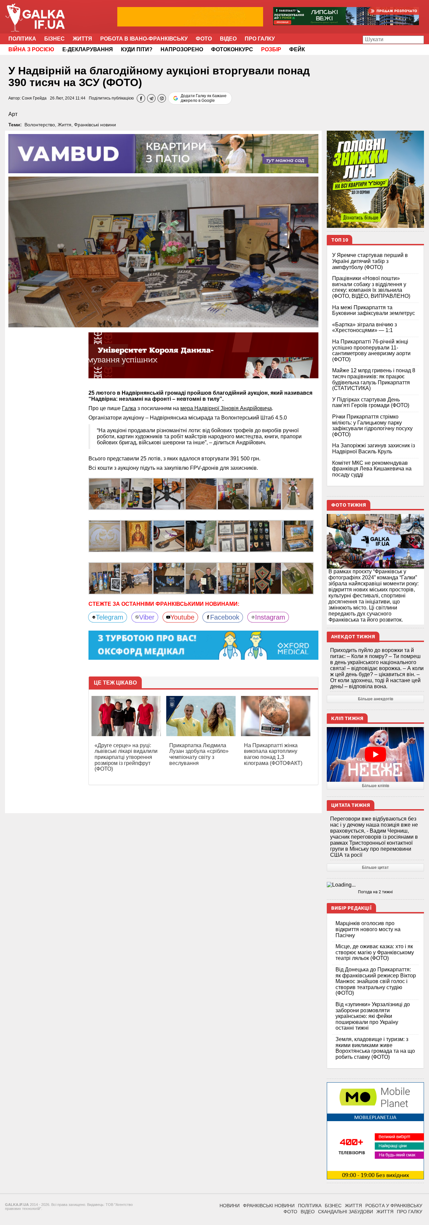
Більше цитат (375, 867)
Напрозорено (182, 49)
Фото (204, 39)
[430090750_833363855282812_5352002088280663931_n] (137, 578)
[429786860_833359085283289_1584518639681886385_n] (233, 493)
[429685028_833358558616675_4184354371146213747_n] (265, 536)
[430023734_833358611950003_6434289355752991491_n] (233, 536)
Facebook (224, 617)
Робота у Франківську (393, 1205)
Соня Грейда (34, 98)
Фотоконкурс (232, 49)
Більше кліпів (375, 785)
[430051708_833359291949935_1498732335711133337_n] (104, 493)
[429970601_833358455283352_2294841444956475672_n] (104, 578)
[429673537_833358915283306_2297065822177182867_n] (104, 536)
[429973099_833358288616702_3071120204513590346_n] (233, 578)
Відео (228, 39)
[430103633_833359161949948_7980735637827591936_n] (169, 493)
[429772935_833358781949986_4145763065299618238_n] (169, 536)
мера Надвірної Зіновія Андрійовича (226, 408)
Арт (12, 114)
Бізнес (54, 39)
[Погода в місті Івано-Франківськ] (375, 885)
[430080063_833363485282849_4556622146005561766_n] (201, 578)
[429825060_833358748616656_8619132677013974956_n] (201, 536)
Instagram (270, 617)
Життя (82, 39)
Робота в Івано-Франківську (144, 39)
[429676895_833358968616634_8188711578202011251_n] (298, 493)
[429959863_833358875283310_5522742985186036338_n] (137, 536)
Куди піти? (136, 49)
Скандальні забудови (345, 1211)
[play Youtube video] (375, 754)
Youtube (182, 617)
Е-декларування (87, 49)
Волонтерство (39, 124)
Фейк (297, 49)
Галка (129, 408)
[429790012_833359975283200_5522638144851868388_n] (265, 578)
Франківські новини (95, 124)
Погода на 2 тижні (375, 892)
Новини (230, 1205)
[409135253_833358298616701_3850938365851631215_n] (169, 578)
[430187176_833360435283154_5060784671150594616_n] (298, 578)
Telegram (109, 617)
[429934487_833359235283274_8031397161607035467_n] (201, 493)
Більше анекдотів (375, 699)
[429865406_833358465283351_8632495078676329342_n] (298, 536)
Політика (22, 39)
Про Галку (260, 39)
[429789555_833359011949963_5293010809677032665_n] (265, 493)
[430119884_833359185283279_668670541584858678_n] (137, 493)
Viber (147, 617)
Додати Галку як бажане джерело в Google (204, 98)
